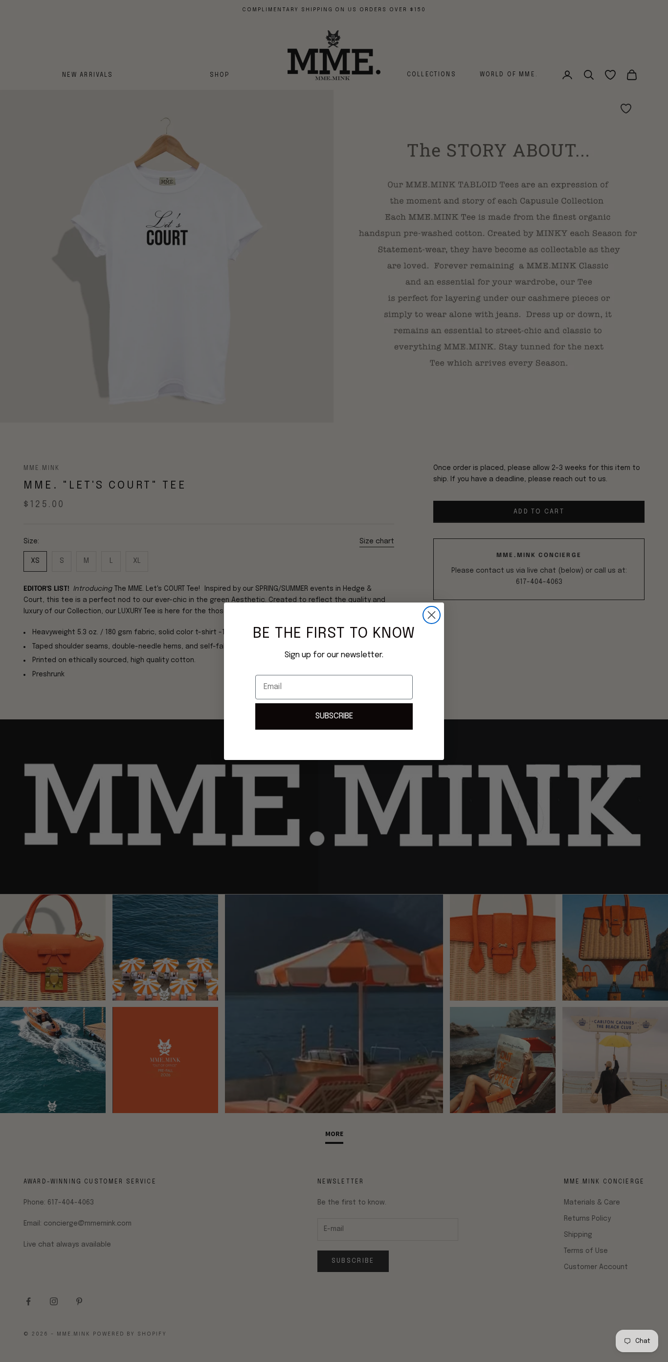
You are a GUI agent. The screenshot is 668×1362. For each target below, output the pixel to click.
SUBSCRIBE (334, 716)
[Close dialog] (431, 615)
